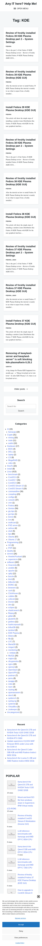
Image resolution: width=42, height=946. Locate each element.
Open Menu (22, 9)
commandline (13, 491)
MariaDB (12, 644)
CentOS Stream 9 (15, 489)
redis (10, 684)
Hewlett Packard (15, 557)
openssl (11, 667)
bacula (11, 576)
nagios (11, 658)
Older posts (19, 389)
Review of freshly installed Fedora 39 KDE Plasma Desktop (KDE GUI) (20, 74)
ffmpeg (11, 613)
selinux (11, 528)
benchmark (13, 474)
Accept (21, 925)
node (10, 440)
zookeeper (12, 709)
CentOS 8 (12, 483)
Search (21, 411)
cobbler (11, 596)
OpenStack (13, 670)
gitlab (10, 616)
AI (8, 429)
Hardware (11, 446)
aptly (10, 574)
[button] (38, 896)
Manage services (20, 918)
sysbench (12, 698)
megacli (11, 647)
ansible (11, 568)
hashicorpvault (14, 625)
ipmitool (11, 630)
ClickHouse (13, 593)
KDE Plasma (13, 633)
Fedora (8, 46)
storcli (10, 695)
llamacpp (12, 432)
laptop (10, 455)
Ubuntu (11, 537)
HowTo (10, 466)
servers (10, 554)
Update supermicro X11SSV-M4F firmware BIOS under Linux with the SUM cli (21, 744)
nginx (10, 664)
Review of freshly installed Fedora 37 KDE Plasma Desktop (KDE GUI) (20, 288)
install (9, 469)
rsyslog (11, 690)
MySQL (11, 656)
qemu (10, 678)
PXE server (13, 525)
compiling (12, 494)
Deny (21, 931)
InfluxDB (11, 627)
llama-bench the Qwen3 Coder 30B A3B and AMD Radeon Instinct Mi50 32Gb (21, 752)
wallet (10, 443)
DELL (10, 452)
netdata (12, 653)
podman (11, 675)
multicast (12, 523)
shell (10, 531)
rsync (10, 687)
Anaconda (12, 565)
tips (9, 534)
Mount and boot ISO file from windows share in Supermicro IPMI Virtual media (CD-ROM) (20, 803)
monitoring (12, 650)
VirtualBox (12, 707)
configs (11, 497)
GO (9, 545)
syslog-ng (12, 701)
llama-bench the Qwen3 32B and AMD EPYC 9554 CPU (27, 849)
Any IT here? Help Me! (21, 3)
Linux (14, 260)
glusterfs (11, 619)
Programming (12, 542)
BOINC (11, 585)
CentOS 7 (12, 480)
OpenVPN (12, 673)
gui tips (11, 514)
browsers (12, 588)
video (10, 463)
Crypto (10, 435)
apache (11, 571)
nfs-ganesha (13, 661)
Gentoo (9, 366)
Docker (11, 602)
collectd (11, 599)
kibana (11, 636)
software (10, 562)
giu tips (11, 511)
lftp (9, 639)
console (11, 500)
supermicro (13, 559)
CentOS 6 (12, 477)
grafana (11, 622)
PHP (10, 548)
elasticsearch (13, 610)
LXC (10, 641)
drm (9, 605)
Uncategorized (13, 712)
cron (10, 503)
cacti (10, 591)
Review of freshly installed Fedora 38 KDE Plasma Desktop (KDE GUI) (20, 181)
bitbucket (12, 582)
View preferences (21, 938)
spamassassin (14, 692)
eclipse (11, 608)
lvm (9, 520)
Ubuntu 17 (12, 540)
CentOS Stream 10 (16, 486)
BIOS (10, 449)
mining (11, 438)
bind (10, 579)
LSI (9, 457)
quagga (11, 681)
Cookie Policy (20, 943)
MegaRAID (13, 460)
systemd (11, 704)
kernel (10, 517)
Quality (10, 551)
